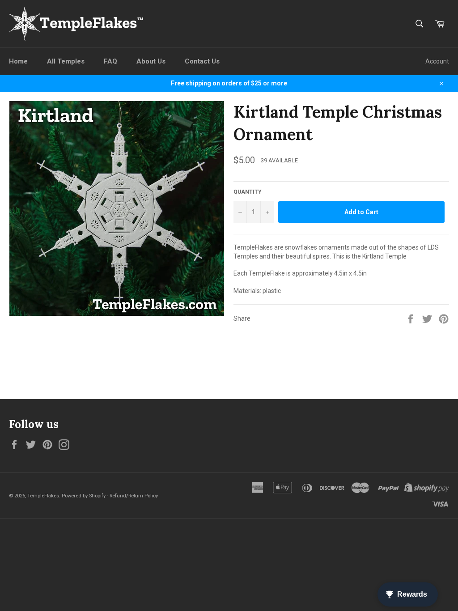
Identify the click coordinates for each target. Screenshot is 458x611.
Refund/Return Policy (134, 496)
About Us (150, 61)
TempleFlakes (43, 496)
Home (18, 61)
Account (437, 61)
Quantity (247, 192)
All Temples (66, 61)
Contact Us (202, 61)
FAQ (110, 61)
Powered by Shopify (84, 496)
